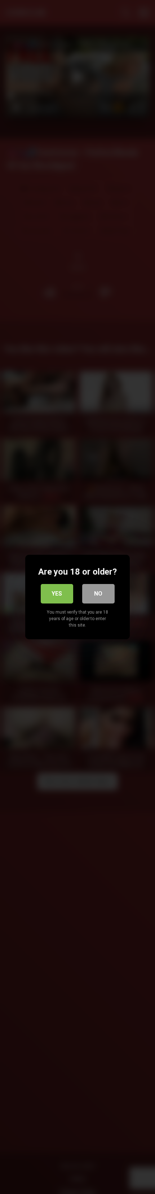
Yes (57, 593)
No (98, 593)
